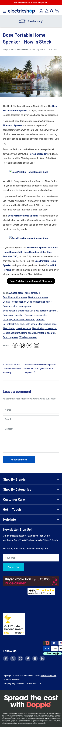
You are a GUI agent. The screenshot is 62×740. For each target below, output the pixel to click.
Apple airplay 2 (32, 292)
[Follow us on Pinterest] (28, 659)
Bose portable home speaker (17, 306)
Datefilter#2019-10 (12, 323)
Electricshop (30, 323)
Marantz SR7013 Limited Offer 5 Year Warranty (12, 368)
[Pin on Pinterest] (22, 345)
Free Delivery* (35, 21)
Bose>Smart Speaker (18, 49)
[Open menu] (4, 10)
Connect (40, 319)
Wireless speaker (28, 337)
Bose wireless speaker (36, 315)
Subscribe (13, 567)
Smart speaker (10, 337)
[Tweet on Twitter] (29, 345)
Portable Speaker (38, 153)
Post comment (18, 459)
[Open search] (52, 11)
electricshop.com (48, 675)
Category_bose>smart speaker (19, 319)
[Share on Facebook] (15, 345)
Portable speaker (46, 332)
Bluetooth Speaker (12, 125)
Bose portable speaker (45, 310)
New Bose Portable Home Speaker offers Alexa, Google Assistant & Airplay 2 (40, 368)
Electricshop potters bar (44, 328)
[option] (31, 21)
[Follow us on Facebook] (6, 659)
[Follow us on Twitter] (13, 659)
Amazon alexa (16, 292)
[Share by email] (36, 345)
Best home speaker (38, 297)
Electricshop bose (47, 323)
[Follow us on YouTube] (35, 659)
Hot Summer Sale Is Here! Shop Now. (31, 2)
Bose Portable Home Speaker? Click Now (31, 281)
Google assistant (11, 332)
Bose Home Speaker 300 (39, 247)
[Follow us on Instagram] (20, 659)
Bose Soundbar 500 (34, 251)
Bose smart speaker (13, 315)
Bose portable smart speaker (18, 310)
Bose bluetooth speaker (39, 301)
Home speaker (28, 332)
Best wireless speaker (14, 301)
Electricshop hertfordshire (17, 328)
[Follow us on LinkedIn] (42, 659)
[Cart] (57, 11)
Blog (5, 49)
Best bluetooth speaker (15, 297)
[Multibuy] (41, 11)
